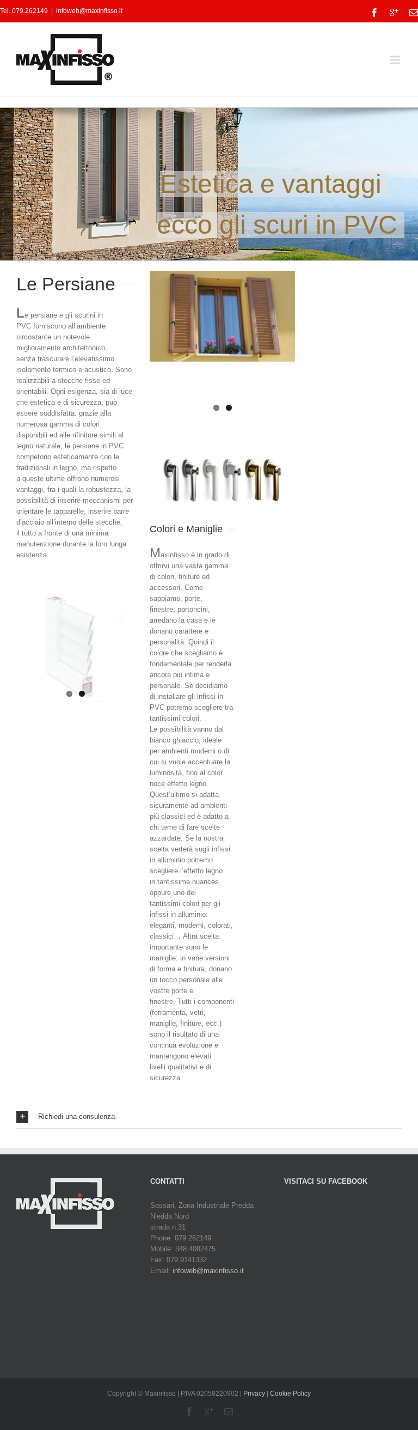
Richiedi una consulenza (76, 1116)
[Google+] (394, 12)
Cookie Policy (290, 1393)
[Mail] (413, 12)
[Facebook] (374, 12)
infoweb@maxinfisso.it (89, 11)
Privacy (254, 1393)
